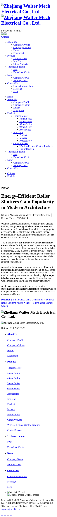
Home (10, 96)
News (10, 75)
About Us (12, 42)
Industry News (20, 80)
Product (11, 55)
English (11, 176)
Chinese (5, 36)
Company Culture (22, 47)
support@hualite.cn (10, 509)
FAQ (15, 69)
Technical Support (16, 66)
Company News (21, 77)
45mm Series (25, 121)
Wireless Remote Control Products (35, 146)
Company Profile (21, 44)
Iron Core (18, 61)
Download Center (22, 72)
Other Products (20, 64)
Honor (16, 50)
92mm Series (25, 127)
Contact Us (12, 83)
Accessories (25, 129)
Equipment (18, 53)
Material (23, 138)
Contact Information (23, 86)
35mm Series (25, 118)
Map (15, 91)
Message (17, 88)
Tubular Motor (20, 58)
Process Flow (25, 140)
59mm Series (25, 124)
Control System (26, 149)
